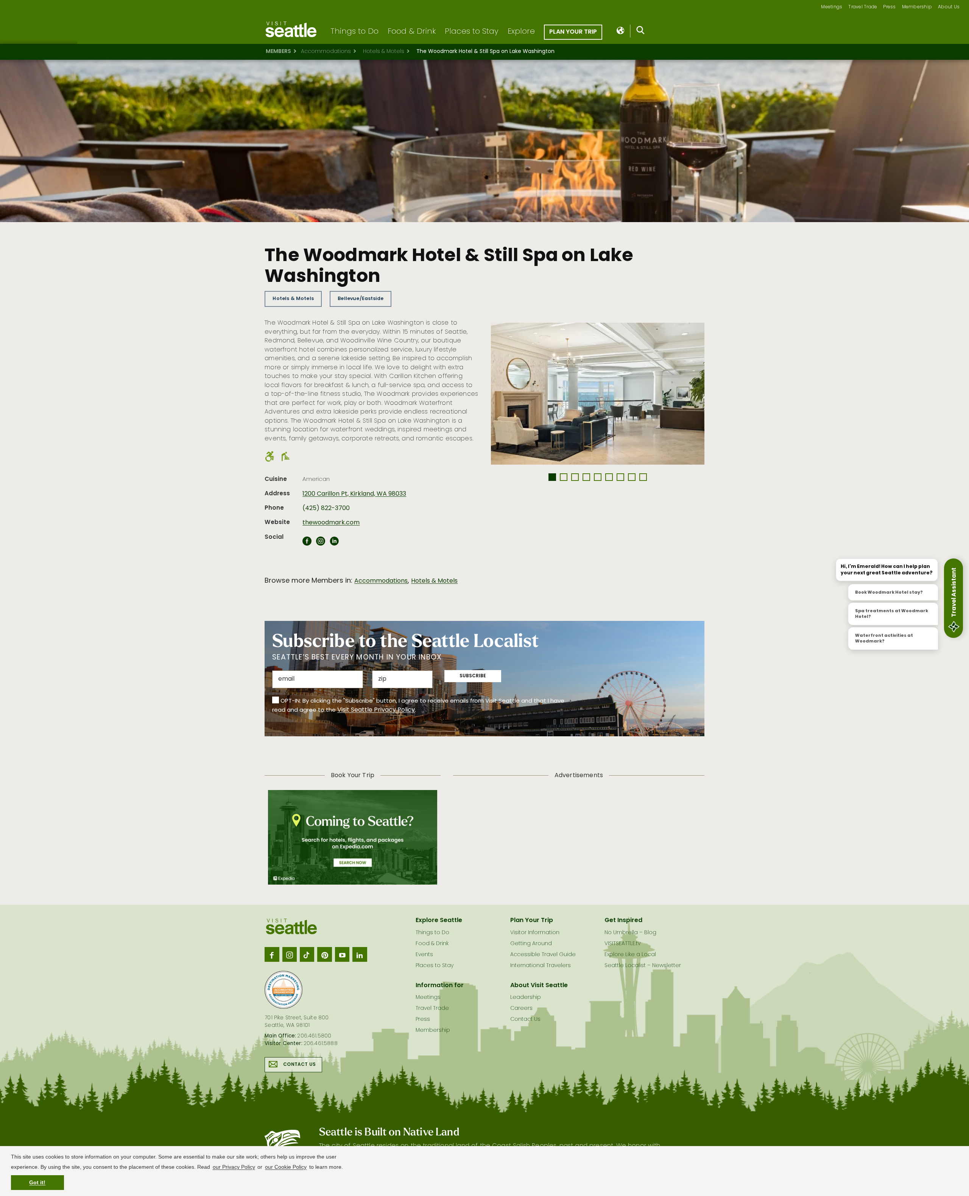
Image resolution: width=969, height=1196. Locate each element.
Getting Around (531, 943)
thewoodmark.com (331, 523)
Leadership (525, 997)
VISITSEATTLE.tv (622, 943)
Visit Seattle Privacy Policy (376, 710)
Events (424, 954)
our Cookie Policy (286, 1167)
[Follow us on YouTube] (342, 954)
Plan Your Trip (573, 32)
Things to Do (354, 32)
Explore (521, 32)
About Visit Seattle (539, 986)
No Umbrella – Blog (630, 932)
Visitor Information (534, 932)
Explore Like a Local (630, 954)
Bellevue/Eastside (360, 299)
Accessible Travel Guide (543, 954)
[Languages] (621, 31)
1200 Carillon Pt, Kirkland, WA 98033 (354, 494)
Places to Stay (472, 32)
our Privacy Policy (234, 1167)
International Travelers (540, 965)
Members (278, 51)
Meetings (831, 7)
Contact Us (299, 1064)
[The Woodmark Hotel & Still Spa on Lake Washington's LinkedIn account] (334, 543)
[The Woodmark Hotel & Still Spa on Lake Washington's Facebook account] (307, 543)
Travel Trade (862, 7)
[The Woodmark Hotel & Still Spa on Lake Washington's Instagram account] (320, 543)
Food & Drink (412, 32)
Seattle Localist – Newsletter (642, 965)
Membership (917, 7)
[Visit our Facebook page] (272, 954)
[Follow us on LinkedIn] (359, 954)
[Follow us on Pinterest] (324, 954)
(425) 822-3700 (326, 508)
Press (889, 7)
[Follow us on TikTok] (307, 954)
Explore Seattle (439, 920)
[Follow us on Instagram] (289, 954)
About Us (949, 7)
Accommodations (326, 51)
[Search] (641, 31)
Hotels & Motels (383, 51)
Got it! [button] (37, 1182)
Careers (521, 1008)
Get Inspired (623, 920)
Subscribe (473, 676)
